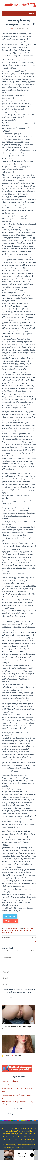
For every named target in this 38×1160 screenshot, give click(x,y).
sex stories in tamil (12, 930)
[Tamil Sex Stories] (19, 4)
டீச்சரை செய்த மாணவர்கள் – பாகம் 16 (28, 940)
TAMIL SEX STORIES (7, 932)
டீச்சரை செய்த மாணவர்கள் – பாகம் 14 (9, 940)
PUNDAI (4, 930)
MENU (33, 13)
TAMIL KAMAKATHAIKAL (26, 930)
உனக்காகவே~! (7, 1085)
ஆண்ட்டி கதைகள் (12, 928)
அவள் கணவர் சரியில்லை (10, 1081)
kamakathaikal (28, 928)
